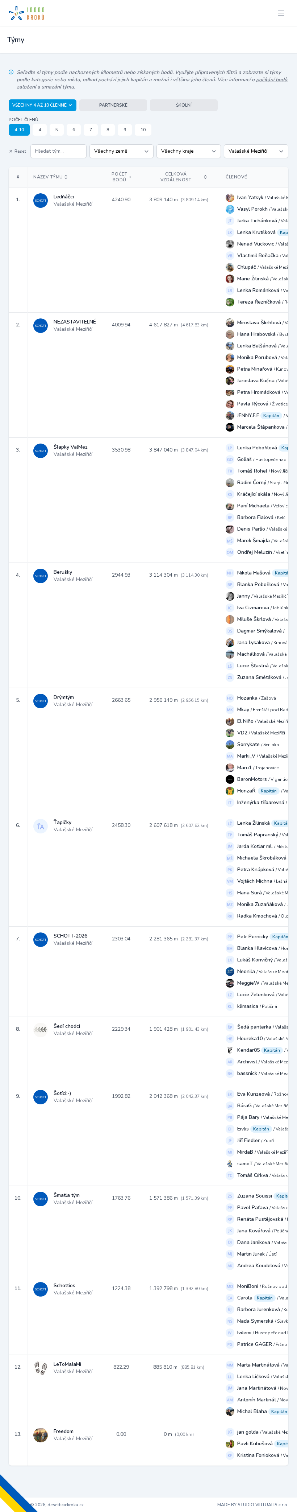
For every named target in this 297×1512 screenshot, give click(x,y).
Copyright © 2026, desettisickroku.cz (46, 1505)
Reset (20, 151)
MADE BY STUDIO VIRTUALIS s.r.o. (252, 1505)
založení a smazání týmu (45, 86)
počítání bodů (271, 79)
